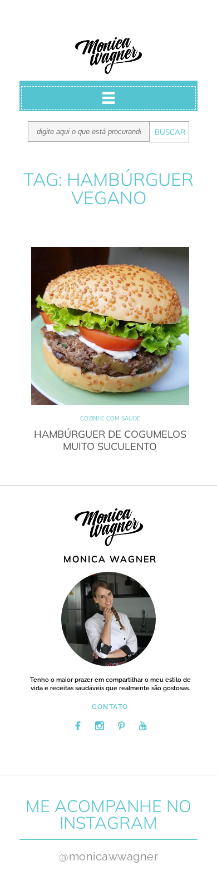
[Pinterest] (121, 726)
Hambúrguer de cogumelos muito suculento (110, 440)
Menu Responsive (108, 98)
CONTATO (110, 707)
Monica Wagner (108, 55)
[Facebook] (78, 726)
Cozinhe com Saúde (110, 418)
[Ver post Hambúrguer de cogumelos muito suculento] (110, 326)
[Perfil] (108, 619)
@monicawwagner (108, 856)
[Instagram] (100, 726)
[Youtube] (143, 726)
